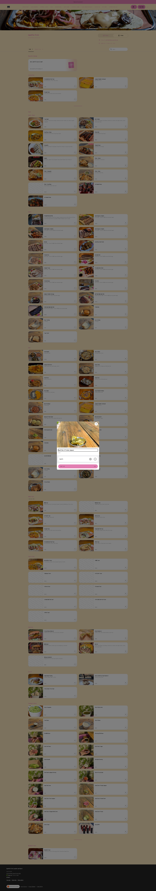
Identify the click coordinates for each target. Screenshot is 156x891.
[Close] (96, 424)
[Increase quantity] (95, 459)
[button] (78, 434)
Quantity (61, 459)
